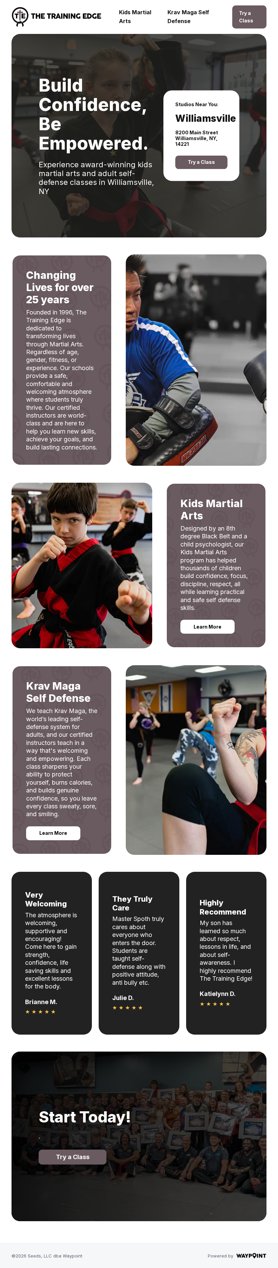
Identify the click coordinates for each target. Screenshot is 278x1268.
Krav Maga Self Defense (188, 16)
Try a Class (246, 16)
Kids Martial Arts (135, 16)
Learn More (207, 627)
